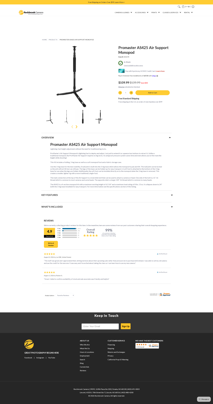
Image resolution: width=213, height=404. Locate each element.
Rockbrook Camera (102, 396)
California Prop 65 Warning (118, 359)
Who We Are (85, 345)
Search (82, 359)
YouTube (51, 358)
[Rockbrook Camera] (31, 12)
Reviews (83, 370)
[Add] (131, 92)
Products (53, 40)
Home (44, 40)
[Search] (179, 6)
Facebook (28, 358)
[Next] (76, 127)
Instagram (40, 358)
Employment (85, 356)
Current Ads (84, 367)
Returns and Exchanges (116, 352)
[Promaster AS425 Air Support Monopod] (50, 117)
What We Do (85, 348)
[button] (186, 6)
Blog (82, 363)
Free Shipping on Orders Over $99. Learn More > (106, 2)
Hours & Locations (87, 352)
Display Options (49, 295)
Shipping (121, 87)
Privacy (110, 356)
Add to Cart (152, 93)
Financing (111, 345)
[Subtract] (120, 92)
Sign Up (125, 326)
